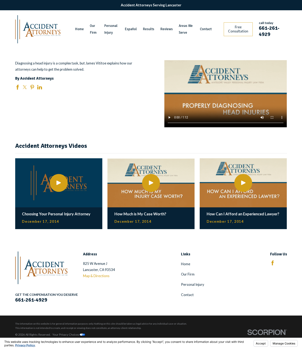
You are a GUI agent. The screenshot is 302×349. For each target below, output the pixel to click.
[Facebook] (272, 263)
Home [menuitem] (79, 29)
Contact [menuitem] (206, 29)
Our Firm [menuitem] (93, 29)
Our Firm (188, 274)
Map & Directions (96, 276)
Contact (187, 295)
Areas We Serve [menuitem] (186, 29)
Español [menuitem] (131, 29)
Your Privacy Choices (66, 334)
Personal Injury (192, 284)
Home (185, 264)
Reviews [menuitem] (166, 29)
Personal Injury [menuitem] (111, 29)
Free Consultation (238, 29)
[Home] (37, 29)
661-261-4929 (269, 31)
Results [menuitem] (148, 29)
